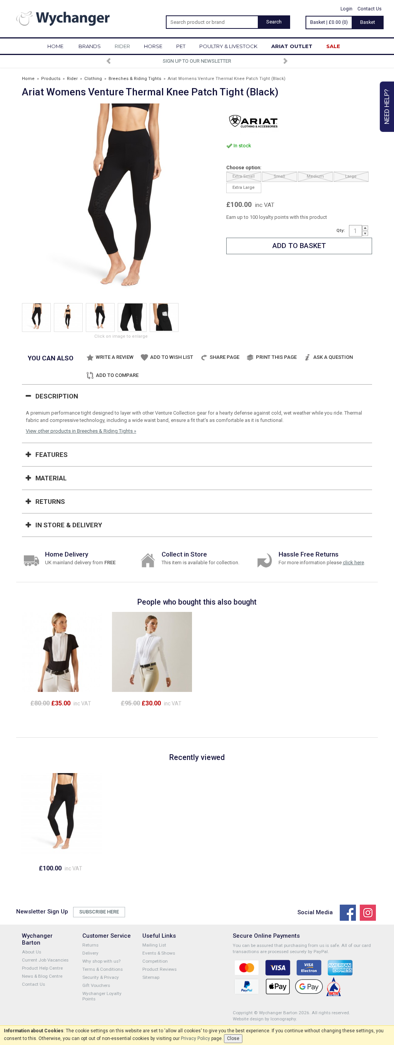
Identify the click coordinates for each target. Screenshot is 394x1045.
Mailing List (154, 945)
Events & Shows (158, 953)
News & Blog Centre (42, 976)
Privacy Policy (195, 1038)
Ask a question (333, 357)
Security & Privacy (100, 977)
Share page (224, 357)
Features (51, 454)
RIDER (122, 46)
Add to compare (117, 375)
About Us (31, 952)
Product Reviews (159, 969)
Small (279, 176)
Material (51, 478)
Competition (155, 961)
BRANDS (89, 46)
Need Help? (387, 106)
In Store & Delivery (68, 525)
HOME (55, 46)
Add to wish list (171, 357)
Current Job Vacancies (45, 960)
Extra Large (243, 187)
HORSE (153, 46)
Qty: (340, 230)
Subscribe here (99, 912)
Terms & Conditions (102, 969)
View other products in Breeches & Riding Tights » (81, 431)
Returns (50, 501)
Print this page (276, 357)
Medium (315, 176)
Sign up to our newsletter (197, 61)
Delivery (90, 953)
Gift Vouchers (96, 985)
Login (346, 9)
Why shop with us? (101, 961)
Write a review (115, 357)
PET (180, 46)
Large (351, 176)
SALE (333, 46)
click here (353, 562)
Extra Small (243, 176)
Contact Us (369, 9)
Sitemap (150, 977)
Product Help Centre (42, 968)
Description (56, 396)
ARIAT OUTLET (291, 46)
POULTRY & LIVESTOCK (228, 46)
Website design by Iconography (264, 1019)
